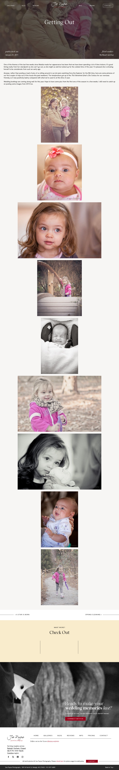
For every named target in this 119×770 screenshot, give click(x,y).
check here (59, 761)
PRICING (92, 5)
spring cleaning (92, 615)
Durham (17, 748)
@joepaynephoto (53, 741)
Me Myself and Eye (107, 55)
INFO (80, 5)
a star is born (22, 615)
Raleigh (10, 748)
